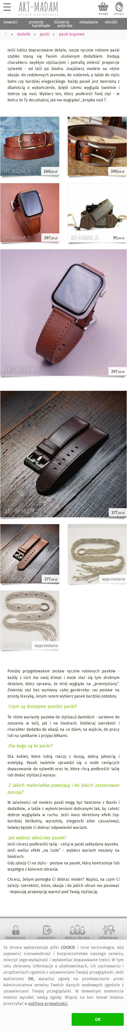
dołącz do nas (77, 937)
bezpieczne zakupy (15, 940)
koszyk (103, 14)
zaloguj (119, 14)
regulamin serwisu (46, 940)
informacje (108, 937)
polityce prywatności (48, 1003)
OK (98, 1019)
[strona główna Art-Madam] (38, 9)
